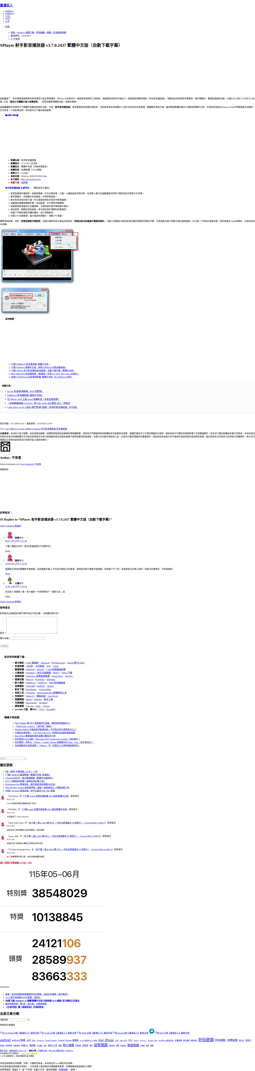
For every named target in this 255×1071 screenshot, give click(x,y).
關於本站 (3, 1051)
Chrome (30, 706)
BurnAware (31, 703)
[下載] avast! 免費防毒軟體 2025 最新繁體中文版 (46, 796)
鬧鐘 (151, 1046)
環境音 (85, 1045)
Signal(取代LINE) (76, 663)
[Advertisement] (80, 69)
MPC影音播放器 (57, 683)
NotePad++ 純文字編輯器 (38, 673)
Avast (56, 666)
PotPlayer (9, 11)
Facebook (40, 1040)
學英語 (2, 1045)
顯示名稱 (4, 638)
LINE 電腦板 (32, 663)
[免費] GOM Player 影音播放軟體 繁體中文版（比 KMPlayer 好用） (42, 377)
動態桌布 (194, 1040)
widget (136, 1040)
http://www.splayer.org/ (31, 179)
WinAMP (30, 686)
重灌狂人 (6, 5)
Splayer (37, 429)
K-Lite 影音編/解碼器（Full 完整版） (25, 391)
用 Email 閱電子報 (56, 1051)
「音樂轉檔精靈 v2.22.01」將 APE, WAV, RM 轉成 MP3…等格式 (38, 403)
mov (7, 429)
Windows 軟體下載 (25, 32)
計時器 (142, 1045)
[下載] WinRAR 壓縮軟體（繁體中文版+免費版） (28, 775)
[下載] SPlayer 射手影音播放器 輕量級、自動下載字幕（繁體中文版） (43, 370)
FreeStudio (31, 689)
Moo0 (29, 699)
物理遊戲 (78, 1045)
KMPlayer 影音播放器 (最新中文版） (25, 395)
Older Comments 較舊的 (10, 526)
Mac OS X (123, 1040)
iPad (101, 1040)
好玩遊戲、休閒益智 (226, 1040)
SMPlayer (29, 429)
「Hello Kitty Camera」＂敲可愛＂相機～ (34, 726)
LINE (117, 1040)
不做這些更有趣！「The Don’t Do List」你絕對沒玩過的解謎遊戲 (45, 733)
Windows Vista (153, 1040)
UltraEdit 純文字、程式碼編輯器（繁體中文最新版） (29, 778)
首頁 (7, 27)
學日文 (241, 1040)
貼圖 (147, 1046)
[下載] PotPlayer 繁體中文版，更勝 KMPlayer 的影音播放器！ (39, 367)
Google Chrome (51, 1040)
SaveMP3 (50, 709)
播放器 (32, 1045)
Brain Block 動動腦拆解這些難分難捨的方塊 (35, 736)
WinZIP (40, 669)
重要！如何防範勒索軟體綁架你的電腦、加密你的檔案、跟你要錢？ (37, 994)
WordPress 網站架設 (166, 1040)
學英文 (248, 1040)
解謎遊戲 (133, 1045)
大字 (7, 21)
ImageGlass (57, 676)
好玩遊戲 (206, 1040)
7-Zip (7, 16)
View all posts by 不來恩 (30, 464)
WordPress (69, 1051)
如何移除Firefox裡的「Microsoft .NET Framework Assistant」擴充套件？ (47, 739)
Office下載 (67, 673)
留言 (3, 633)
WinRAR (30, 669)
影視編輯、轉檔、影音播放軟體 (51, 32)
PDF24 (56, 673)
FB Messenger (58, 663)
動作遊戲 (186, 1040)
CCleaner (30, 693)
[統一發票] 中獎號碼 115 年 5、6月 (21, 771)
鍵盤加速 (41, 696)
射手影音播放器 (48, 429)
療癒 (91, 1046)
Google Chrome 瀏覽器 (68, 1040)
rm (18, 429)
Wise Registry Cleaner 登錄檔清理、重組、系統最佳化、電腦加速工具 (37, 787)
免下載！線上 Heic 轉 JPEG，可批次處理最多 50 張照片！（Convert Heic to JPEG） (67, 823)
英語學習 (123, 1045)
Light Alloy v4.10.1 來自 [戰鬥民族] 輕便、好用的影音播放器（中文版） (42, 407)
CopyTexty (53, 696)
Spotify (50, 686)
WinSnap (51, 679)
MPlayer (13, 429)
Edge (38, 706)
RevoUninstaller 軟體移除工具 (52, 693)
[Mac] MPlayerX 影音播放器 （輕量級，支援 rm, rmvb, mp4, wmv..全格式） (45, 374)
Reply (7, 551)
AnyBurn (43, 703)
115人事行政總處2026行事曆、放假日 (22, 997)
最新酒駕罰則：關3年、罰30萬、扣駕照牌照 (26, 1004)
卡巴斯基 (39, 666)
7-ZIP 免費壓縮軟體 (55, 669)
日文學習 (39, 1045)
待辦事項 (9, 1046)
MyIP (7, 18)
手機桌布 (16, 1046)
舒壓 (117, 1046)
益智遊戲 (101, 1045)
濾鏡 (60, 1046)
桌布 (45, 1045)
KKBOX (41, 686)
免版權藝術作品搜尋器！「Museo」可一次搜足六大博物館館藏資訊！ (47, 745)
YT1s (41, 709)
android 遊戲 (18, 1040)
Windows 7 (143, 1040)
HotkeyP (30, 696)
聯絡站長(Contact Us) (17, 1051)
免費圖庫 (178, 1040)
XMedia (38, 699)
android (5, 1040)
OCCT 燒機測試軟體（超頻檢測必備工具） (25, 781)
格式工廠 (48, 699)
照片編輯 (68, 1045)
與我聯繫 (63, 1069)
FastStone (39, 679)
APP (29, 1040)
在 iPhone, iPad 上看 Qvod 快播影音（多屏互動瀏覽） (33, 399)
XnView (69, 676)
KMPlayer (9, 13)
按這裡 (24, 182)
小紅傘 (29, 666)
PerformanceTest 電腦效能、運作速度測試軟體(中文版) (30, 784)
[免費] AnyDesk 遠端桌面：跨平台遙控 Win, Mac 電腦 (30, 791)
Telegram (45, 663)
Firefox (46, 706)
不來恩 (16, 39)
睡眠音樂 (112, 1045)
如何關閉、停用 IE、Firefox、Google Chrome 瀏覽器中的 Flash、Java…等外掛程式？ (54, 742)
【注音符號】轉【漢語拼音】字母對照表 (24, 1007)
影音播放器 (61, 429)
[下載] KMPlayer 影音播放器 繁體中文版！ (30, 364)
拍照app (24, 1045)
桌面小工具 (52, 1045)
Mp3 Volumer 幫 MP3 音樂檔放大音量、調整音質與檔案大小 (43, 723)
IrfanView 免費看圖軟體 (38, 676)
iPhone (109, 1040)
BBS (33, 1040)
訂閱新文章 (42, 1051)
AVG (48, 666)
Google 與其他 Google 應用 (88, 1040)
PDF (130, 1040)
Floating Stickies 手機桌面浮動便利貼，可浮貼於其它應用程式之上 (45, 729)
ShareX (29, 679)
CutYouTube (45, 689)
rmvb (22, 429)
